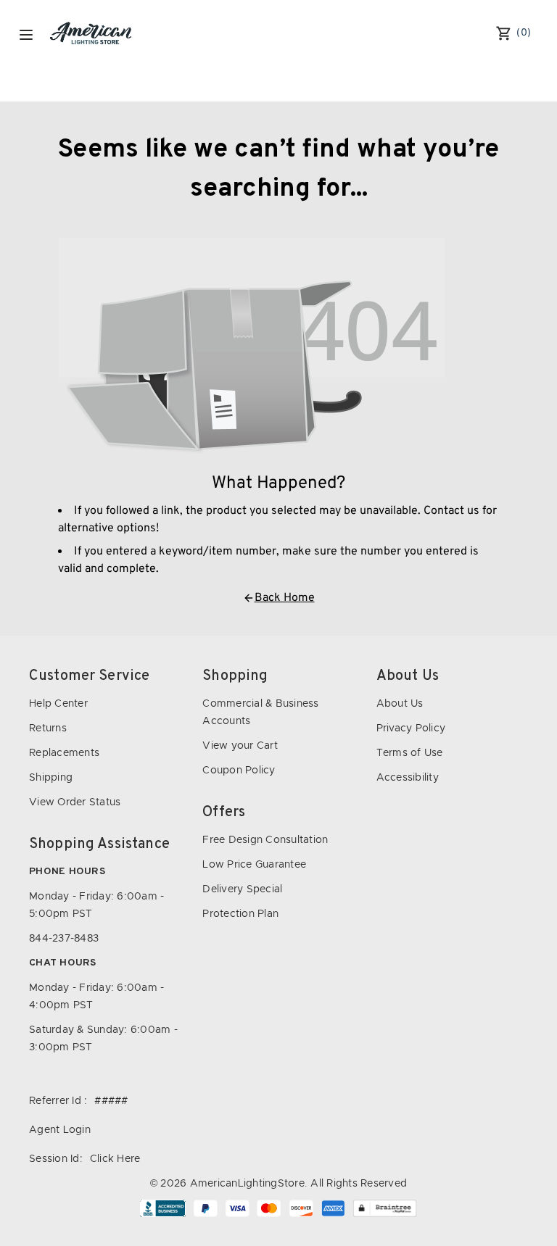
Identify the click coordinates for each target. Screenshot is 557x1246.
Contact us (451, 511)
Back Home (285, 598)
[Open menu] (26, 34)
